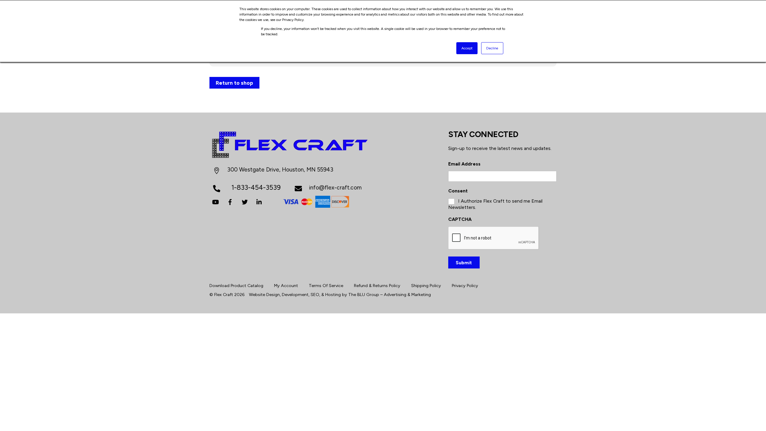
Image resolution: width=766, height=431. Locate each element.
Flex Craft (223, 294)
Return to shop (234, 83)
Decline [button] (492, 48)
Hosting (333, 294)
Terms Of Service (326, 285)
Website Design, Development (278, 294)
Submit (464, 262)
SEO (315, 294)
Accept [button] (466, 48)
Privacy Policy (465, 285)
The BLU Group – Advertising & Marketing (389, 294)
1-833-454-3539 (256, 187)
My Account (286, 285)
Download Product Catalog (236, 285)
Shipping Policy (426, 285)
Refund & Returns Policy (377, 285)
